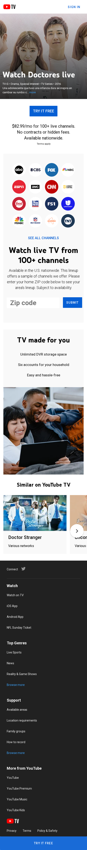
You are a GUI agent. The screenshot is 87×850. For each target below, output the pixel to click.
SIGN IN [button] (74, 7)
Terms (27, 830)
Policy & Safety (47, 830)
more (32, 92)
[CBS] (35, 170)
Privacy (11, 830)
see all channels (43, 238)
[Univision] (68, 204)
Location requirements (22, 720)
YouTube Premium (19, 788)
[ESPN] (19, 187)
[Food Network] (19, 204)
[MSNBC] (19, 221)
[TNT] (68, 221)
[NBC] (68, 170)
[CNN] (52, 187)
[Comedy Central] (68, 187)
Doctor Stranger (25, 537)
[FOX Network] (52, 170)
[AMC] (35, 187)
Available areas (17, 709)
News (10, 663)
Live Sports (14, 652)
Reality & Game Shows (22, 674)
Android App (15, 616)
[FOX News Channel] (35, 204)
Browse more (16, 685)
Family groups (16, 731)
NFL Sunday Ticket (19, 627)
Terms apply (43, 143)
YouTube (13, 777)
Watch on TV (15, 595)
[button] (77, 531)
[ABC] (19, 170)
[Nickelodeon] (52, 221)
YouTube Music (17, 799)
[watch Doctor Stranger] (35, 513)
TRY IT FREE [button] (43, 111)
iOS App (12, 606)
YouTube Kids (16, 810)
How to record (16, 742)
